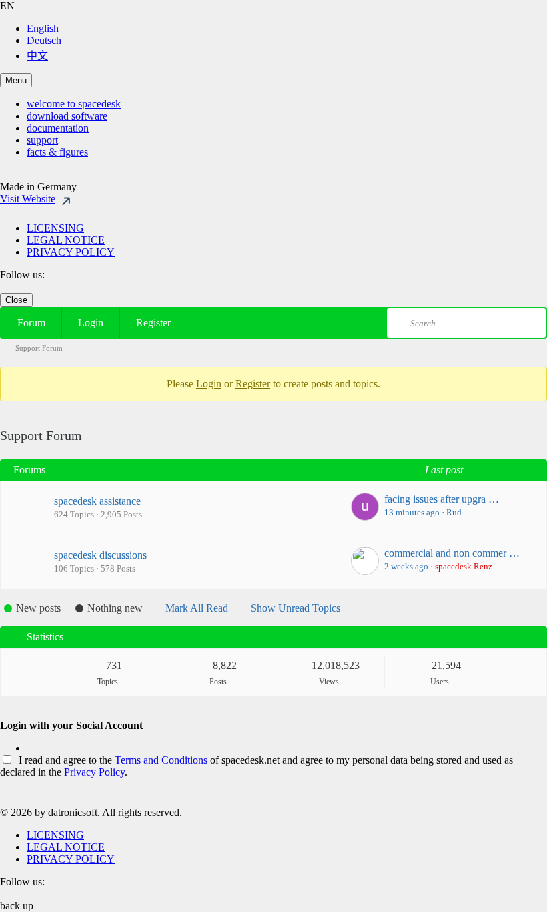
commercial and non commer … (452, 553)
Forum (31, 322)
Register (153, 322)
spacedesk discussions (100, 555)
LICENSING (55, 228)
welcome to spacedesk (74, 103)
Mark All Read (196, 608)
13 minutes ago (412, 512)
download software (67, 116)
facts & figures (57, 152)
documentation (58, 128)
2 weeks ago (406, 566)
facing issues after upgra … (441, 499)
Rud (454, 512)
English (43, 28)
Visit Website (27, 198)
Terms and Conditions (161, 760)
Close (16, 300)
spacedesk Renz (463, 566)
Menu (16, 80)
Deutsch (44, 40)
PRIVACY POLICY (71, 252)
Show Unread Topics (295, 608)
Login (90, 322)
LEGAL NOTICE (66, 240)
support (42, 140)
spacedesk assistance (97, 501)
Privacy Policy (94, 772)
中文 (37, 55)
